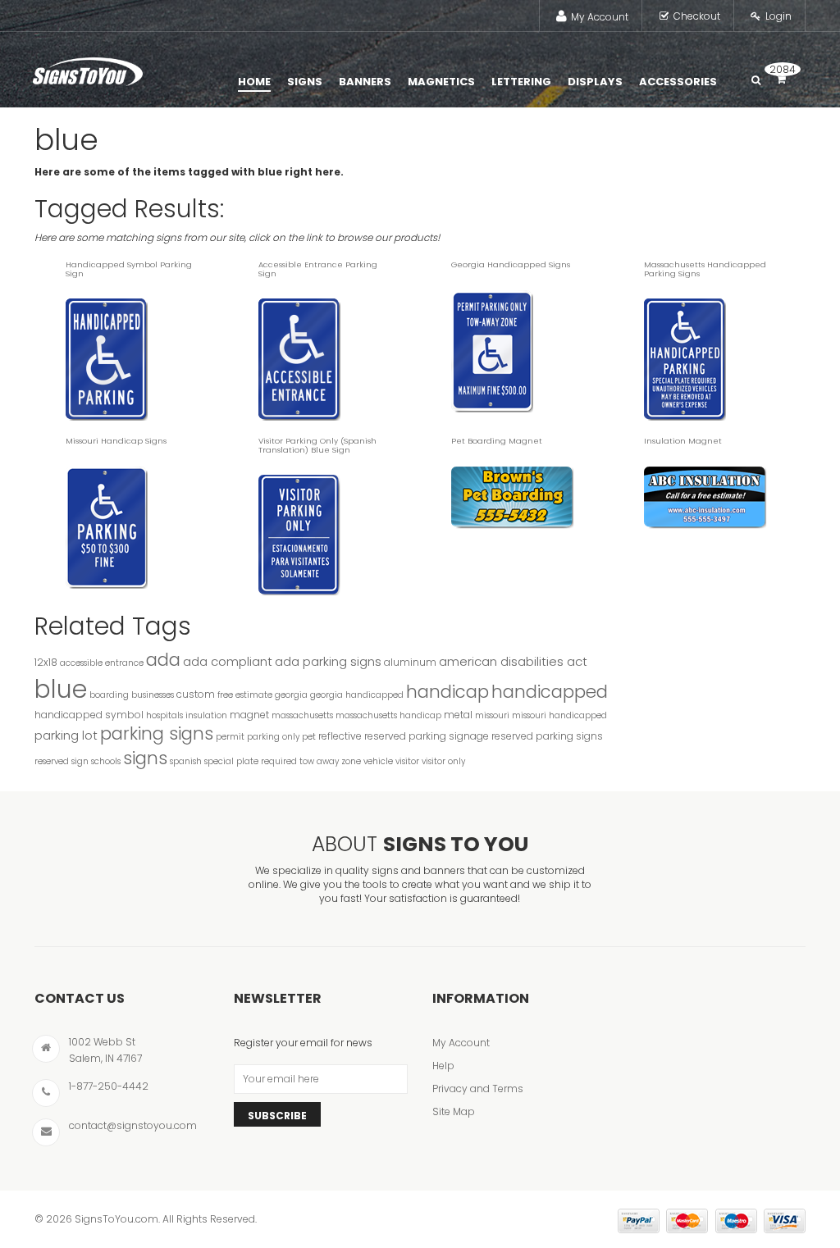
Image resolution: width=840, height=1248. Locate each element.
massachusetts (302, 715)
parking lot (66, 735)
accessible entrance (102, 663)
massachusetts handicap (388, 715)
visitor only (443, 761)
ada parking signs (328, 661)
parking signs (156, 733)
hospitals (164, 715)
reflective (340, 736)
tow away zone (330, 761)
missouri (492, 715)
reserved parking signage (426, 736)
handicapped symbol (89, 715)
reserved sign (61, 761)
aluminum (410, 662)
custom (195, 694)
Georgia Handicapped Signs (510, 264)
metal (458, 715)
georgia (291, 695)
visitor (407, 761)
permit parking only (257, 737)
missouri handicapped (559, 715)
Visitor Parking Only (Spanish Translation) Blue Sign (317, 445)
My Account (599, 17)
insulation (206, 715)
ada (163, 660)
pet (309, 737)
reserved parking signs (547, 736)
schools (106, 761)
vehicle (378, 761)
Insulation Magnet (683, 440)
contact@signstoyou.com (133, 1125)
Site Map (453, 1111)
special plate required (250, 761)
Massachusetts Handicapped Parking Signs (705, 269)
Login (778, 16)
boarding (109, 695)
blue (60, 689)
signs (145, 758)
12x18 (45, 662)
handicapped (549, 692)
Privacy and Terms (477, 1088)
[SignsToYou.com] (88, 68)
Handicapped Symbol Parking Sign (129, 269)
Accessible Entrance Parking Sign (317, 269)
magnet (249, 715)
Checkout (696, 16)
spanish (186, 761)
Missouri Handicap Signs (116, 440)
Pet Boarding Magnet (496, 440)
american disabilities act (513, 661)
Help (443, 1066)
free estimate (244, 695)
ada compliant (227, 661)
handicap (447, 692)
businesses (152, 695)
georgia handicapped (357, 695)
